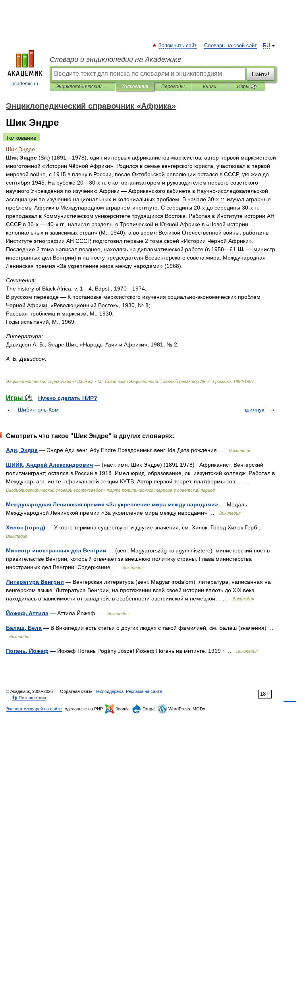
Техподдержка (109, 691)
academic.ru (25, 84)
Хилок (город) (25, 527)
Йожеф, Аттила (27, 613)
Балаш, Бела (24, 628)
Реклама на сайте (144, 691)
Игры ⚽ (247, 86)
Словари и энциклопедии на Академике (115, 59)
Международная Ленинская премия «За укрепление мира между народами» (112, 504)
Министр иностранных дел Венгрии (56, 550)
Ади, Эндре (22, 450)
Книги (209, 86)
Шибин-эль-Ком (38, 409)
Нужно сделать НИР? (67, 398)
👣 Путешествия (29, 697)
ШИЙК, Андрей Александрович (49, 465)
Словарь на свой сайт (230, 45)
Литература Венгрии (35, 582)
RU (266, 45)
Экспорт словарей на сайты (34, 708)
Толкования (135, 86)
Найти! (260, 74)
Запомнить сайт (178, 45)
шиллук (254, 409)
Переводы (173, 86)
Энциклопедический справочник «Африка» (82, 86)
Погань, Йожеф (27, 651)
